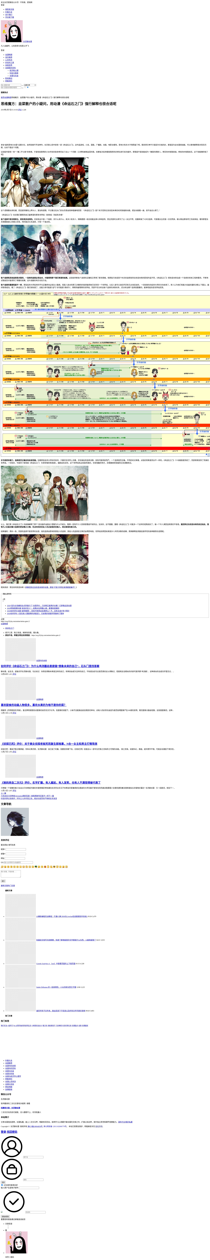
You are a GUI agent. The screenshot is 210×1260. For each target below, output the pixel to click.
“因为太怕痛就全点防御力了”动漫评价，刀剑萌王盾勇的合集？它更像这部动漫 (39, 606)
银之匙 (45, 1025)
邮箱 (3, 854)
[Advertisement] (105, 126)
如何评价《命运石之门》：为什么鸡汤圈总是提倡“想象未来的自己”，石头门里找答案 (50, 666)
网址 (2, 858)
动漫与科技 (9, 1074)
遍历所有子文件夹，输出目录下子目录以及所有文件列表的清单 (60, 1011)
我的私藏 (128, 1122)
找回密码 (12, 1131)
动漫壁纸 (85, 1025)
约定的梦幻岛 (66, 1025)
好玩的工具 (9, 63)
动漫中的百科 (10, 1068)
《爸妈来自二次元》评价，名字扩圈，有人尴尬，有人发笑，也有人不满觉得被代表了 (51, 782)
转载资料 (8, 81)
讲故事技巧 (51, 1025)
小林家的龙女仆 (36, 1025)
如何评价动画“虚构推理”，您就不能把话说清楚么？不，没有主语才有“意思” (38, 611)
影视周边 (8, 78)
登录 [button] (2, 5)
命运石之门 (9, 628)
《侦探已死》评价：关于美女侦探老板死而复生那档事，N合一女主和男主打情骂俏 (49, 743)
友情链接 (8, 1089)
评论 (20, 110)
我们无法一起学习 (7, 1025)
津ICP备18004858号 (35, 1126)
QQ (2, 862)
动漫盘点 (75, 1025)
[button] (105, 50)
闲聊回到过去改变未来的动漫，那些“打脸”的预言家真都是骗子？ (50, 587)
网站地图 (8, 1087)
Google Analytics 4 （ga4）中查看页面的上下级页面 (55, 964)
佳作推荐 (8, 57)
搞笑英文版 (9, 9)
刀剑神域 (59, 1025)
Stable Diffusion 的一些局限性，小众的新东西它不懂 (56, 987)
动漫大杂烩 (9, 1084)
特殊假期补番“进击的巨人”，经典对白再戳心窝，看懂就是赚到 (33, 608)
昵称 (3, 849)
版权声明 (98, 1126)
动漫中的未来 (41, 661)
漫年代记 (121, 1122)
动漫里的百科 (10, 68)
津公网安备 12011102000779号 (54, 1126)
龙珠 (79, 1025)
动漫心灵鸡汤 (10, 1081)
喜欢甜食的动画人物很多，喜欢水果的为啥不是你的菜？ (33, 705)
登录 (3, 1131)
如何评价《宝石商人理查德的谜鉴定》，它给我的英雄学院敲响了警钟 (35, 613)
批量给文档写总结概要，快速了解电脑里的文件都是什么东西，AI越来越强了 (66, 940)
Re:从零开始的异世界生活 (22, 1025)
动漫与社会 (14, 76)
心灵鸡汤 (8, 60)
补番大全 (8, 1060)
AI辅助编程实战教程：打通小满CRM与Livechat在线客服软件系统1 (61, 916)
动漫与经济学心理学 (13, 1076)
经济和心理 (14, 70)
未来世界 (8, 65)
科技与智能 (14, 73)
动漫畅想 (8, 55)
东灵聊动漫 (27, 41)
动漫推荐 (8, 1063)
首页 (2, 97)
